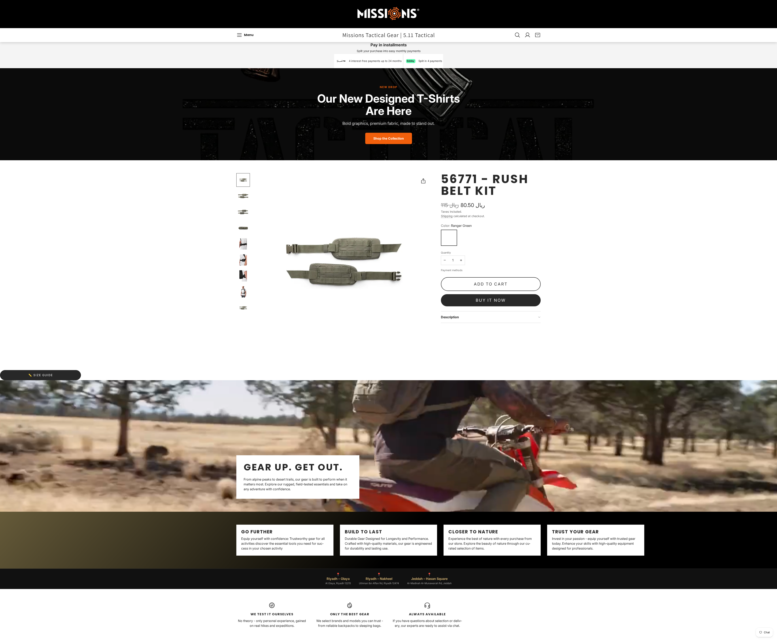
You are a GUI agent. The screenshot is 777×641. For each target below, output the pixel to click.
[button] (245, 35)
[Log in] (527, 35)
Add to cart (491, 284)
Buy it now (491, 300)
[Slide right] (540, 540)
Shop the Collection (388, 138)
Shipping (447, 216)
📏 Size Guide (40, 375)
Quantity (446, 252)
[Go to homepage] (388, 14)
